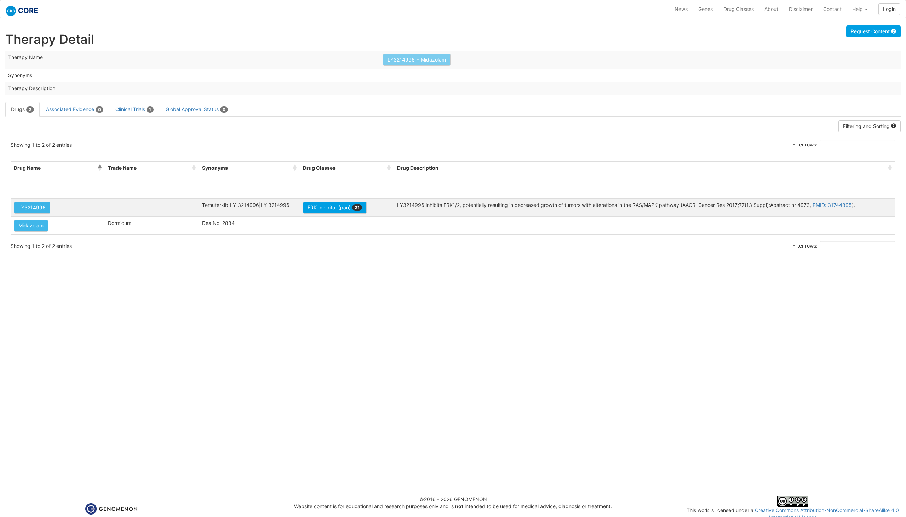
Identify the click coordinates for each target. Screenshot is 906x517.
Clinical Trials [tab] (133, 109)
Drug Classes (738, 9)
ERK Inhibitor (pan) (334, 207)
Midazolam (31, 225)
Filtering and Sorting (867, 126)
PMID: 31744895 (832, 205)
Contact (832, 9)
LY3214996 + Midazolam (417, 60)
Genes (705, 9)
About (771, 9)
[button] (100, 168)
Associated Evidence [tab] (73, 109)
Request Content (871, 31)
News (681, 9)
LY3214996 (32, 207)
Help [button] (858, 9)
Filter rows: (805, 144)
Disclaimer (801, 9)
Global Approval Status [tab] (195, 109)
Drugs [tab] (21, 109)
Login (889, 9)
